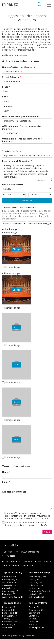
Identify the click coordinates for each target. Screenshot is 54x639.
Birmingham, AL (10, 579)
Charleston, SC (36, 610)
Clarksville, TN (9, 585)
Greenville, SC (9, 627)
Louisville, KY (35, 594)
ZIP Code (8, 106)
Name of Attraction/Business (19, 67)
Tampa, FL (34, 579)
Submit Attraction (32, 561)
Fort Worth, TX (9, 615)
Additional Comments (14, 492)
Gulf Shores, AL (10, 582)
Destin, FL (34, 615)
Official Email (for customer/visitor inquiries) (21, 140)
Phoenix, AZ (35, 588)
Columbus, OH (9, 576)
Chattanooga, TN (11, 591)
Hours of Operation (12, 184)
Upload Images (10, 229)
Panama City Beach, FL (40, 591)
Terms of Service (10, 565)
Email (6, 482)
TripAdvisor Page (11, 151)
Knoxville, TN (8, 588)
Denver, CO (34, 612)
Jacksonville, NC (36, 597)
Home (5, 561)
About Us (15, 561)
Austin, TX (34, 624)
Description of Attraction (17, 161)
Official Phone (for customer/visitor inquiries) (22, 127)
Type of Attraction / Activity (19, 207)
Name (6, 472)
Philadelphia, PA (36, 627)
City (5, 96)
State (6, 87)
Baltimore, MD (9, 621)
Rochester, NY (9, 624)
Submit (47, 532)
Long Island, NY (10, 612)
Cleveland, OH (9, 610)
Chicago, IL (34, 618)
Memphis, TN (9, 594)
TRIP (9, 4)
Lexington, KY (9, 607)
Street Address (11, 77)
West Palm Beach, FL (13, 597)
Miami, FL (33, 621)
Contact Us (27, 565)
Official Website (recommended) (20, 116)
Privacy (47, 561)
